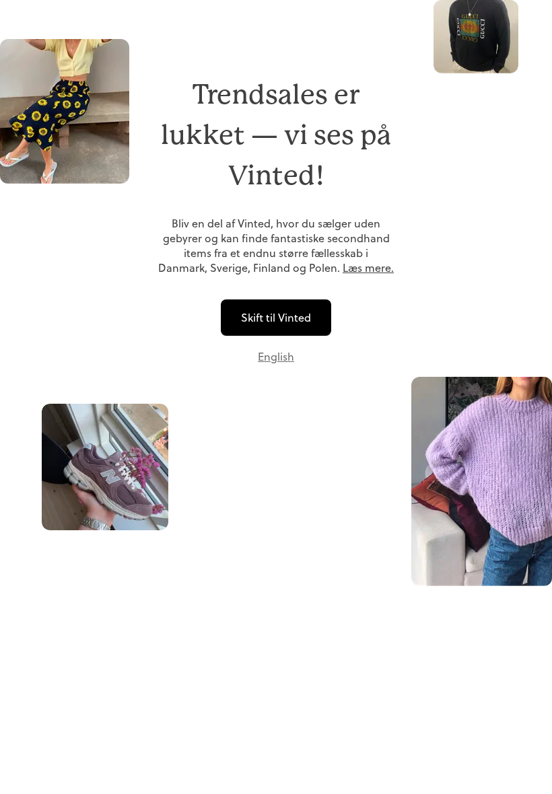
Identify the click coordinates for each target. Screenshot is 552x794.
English (276, 356)
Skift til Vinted (276, 317)
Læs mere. (368, 267)
